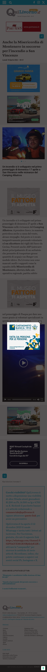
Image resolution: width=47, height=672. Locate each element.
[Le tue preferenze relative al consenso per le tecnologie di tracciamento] (43, 668)
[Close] (39, 322)
